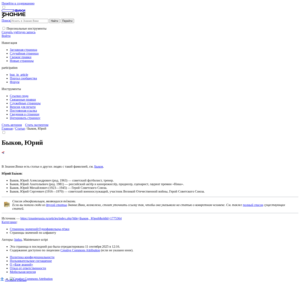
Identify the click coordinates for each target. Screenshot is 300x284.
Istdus (18, 239)
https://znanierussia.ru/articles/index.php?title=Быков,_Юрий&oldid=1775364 (71, 218)
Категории (9, 222)
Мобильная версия (23, 272)
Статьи (20, 128)
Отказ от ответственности (28, 268)
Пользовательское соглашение (31, 261)
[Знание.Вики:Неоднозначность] (7, 206)
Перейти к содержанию (18, 3)
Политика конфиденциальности (32, 257)
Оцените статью (16, 280)
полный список (253, 205)
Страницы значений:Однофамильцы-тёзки (39, 229)
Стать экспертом (36, 125)
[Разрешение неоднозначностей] (3, 152)
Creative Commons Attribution (80, 250)
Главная (7, 128)
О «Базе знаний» (21, 264)
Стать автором (12, 125)
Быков (98, 166)
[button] (3, 28)
